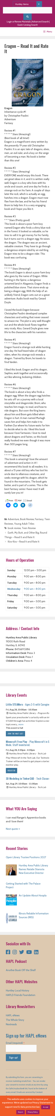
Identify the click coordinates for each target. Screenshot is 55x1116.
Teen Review (29, 528)
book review (14, 528)
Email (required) (15, 1042)
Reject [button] (20, 1112)
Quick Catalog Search (27, 25)
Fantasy (39, 519)
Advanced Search (40, 21)
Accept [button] (45, 1107)
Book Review (27, 519)
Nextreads (11, 1024)
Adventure (13, 519)
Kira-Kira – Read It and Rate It (23, 541)
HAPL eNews (13, 1015)
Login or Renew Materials (19, 21)
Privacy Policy (33, 1112)
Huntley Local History (17, 990)
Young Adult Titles (24, 523)
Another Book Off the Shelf (21, 970)
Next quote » (13, 828)
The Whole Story (15, 1019)
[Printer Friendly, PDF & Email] (18, 500)
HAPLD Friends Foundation (20, 995)
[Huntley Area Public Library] (10, 31)
